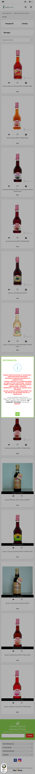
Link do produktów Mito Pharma (17, 397)
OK (17, 414)
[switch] (4, 771)
